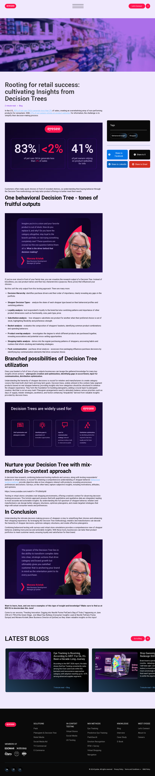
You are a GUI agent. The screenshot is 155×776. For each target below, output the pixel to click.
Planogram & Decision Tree (45, 733)
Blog (119, 728)
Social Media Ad (40, 741)
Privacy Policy (118, 769)
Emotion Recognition (96, 741)
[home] (10, 6)
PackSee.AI (92, 737)
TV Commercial (40, 746)
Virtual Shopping (94, 750)
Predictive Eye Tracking (97, 733)
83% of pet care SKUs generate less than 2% (33, 110)
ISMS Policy (146, 769)
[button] (133, 769)
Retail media (39, 737)
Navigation (91, 755)
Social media (71, 736)
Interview (121, 733)
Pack (36, 728)
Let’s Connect (144, 728)
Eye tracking (92, 728)
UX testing (70, 740)
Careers (141, 737)
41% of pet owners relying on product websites (50, 113)
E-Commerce (39, 750)
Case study (122, 737)
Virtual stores (72, 731)
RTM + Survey (93, 746)
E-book (120, 741)
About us (142, 733)
